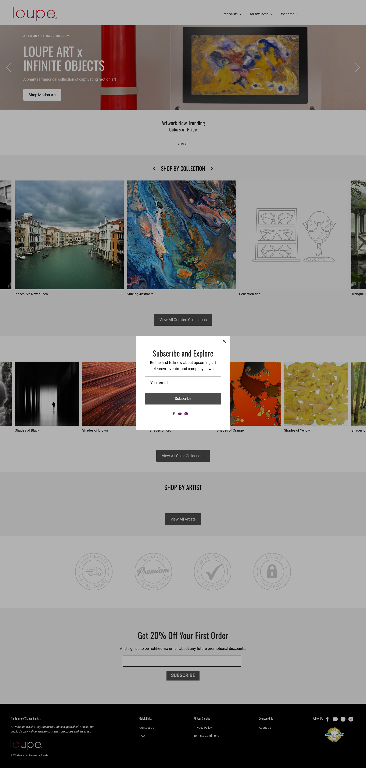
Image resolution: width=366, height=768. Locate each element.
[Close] (224, 341)
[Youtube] (180, 413)
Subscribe (183, 398)
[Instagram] (186, 413)
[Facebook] (173, 413)
